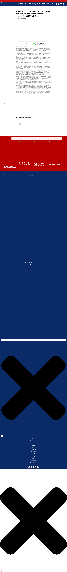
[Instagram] (63, 4)
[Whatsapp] (56, 4)
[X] (41, 44)
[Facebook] (58, 4)
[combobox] (33, 340)
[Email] (43, 44)
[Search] (2, 436)
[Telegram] (39, 44)
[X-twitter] (60, 4)
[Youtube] (62, 4)
